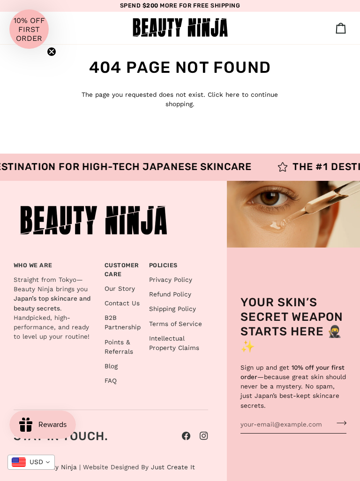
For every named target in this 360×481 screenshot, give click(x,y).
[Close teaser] (51, 51)
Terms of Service (175, 323)
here (232, 94)
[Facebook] (186, 436)
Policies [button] (163, 265)
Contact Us (122, 303)
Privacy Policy (170, 279)
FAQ (111, 380)
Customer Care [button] (122, 270)
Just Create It (173, 467)
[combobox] (31, 462)
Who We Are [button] (33, 265)
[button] (29, 29)
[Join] (338, 423)
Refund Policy (170, 294)
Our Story (120, 288)
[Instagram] (204, 436)
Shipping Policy (172, 308)
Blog (111, 366)
